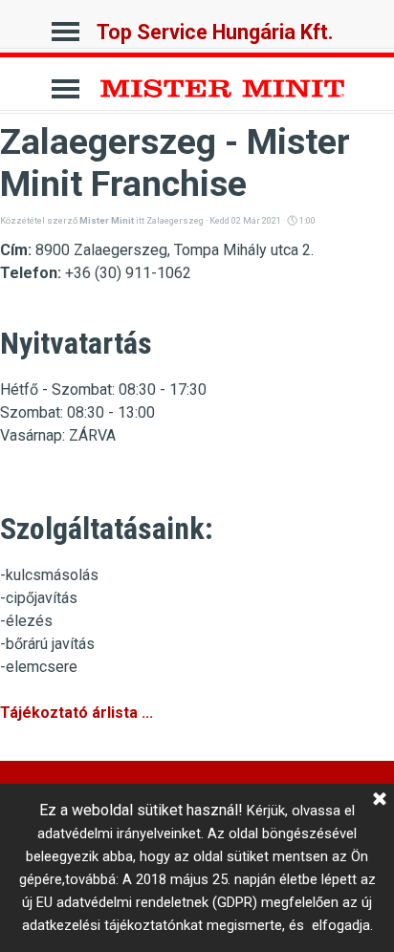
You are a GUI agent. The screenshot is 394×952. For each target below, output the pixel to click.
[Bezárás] (379, 800)
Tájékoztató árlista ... (76, 712)
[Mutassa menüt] (65, 26)
